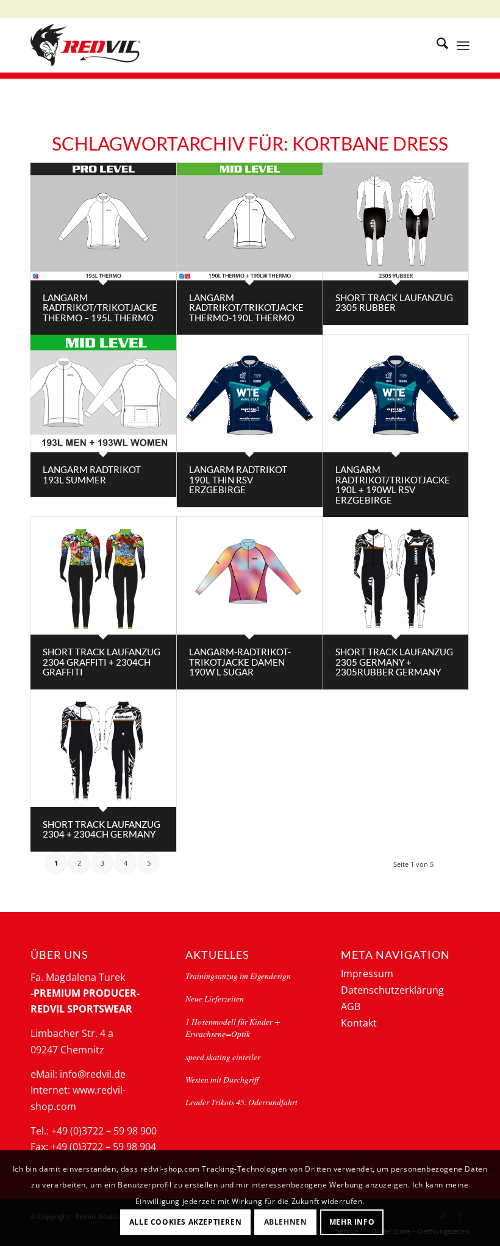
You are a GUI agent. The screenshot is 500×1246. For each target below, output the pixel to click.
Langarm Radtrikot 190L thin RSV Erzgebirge (238, 479)
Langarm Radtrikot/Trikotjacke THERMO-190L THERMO (246, 307)
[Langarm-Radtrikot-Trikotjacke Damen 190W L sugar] (250, 576)
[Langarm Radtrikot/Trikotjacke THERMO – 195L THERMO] (103, 221)
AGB (350, 1006)
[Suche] (436, 45)
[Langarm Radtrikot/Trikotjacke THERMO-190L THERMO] (250, 221)
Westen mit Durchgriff (222, 1079)
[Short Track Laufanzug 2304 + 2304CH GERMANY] (103, 748)
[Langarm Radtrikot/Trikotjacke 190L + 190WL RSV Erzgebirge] (396, 393)
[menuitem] (436, 45)
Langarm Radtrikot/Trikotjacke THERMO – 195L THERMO (100, 307)
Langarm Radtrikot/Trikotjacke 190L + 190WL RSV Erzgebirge (392, 484)
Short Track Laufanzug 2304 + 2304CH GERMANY (101, 829)
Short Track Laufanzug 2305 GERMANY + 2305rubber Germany (394, 661)
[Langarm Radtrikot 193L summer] (103, 393)
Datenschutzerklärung (392, 990)
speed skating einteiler (222, 1057)
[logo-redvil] (85, 45)
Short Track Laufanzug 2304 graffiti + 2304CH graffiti (101, 661)
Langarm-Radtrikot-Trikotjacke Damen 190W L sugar (240, 661)
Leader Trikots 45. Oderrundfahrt (241, 1102)
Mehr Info (351, 1222)
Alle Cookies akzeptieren (185, 1222)
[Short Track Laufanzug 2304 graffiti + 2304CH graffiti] (103, 576)
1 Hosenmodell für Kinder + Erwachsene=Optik (232, 1027)
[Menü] (463, 45)
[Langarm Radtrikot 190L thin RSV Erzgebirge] (250, 393)
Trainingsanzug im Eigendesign (238, 975)
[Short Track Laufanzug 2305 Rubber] (396, 221)
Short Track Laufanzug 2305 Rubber (394, 302)
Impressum (367, 973)
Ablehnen (285, 1222)
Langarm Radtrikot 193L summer (92, 474)
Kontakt (359, 1023)
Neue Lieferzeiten (214, 998)
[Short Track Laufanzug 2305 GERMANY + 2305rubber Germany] (396, 576)
